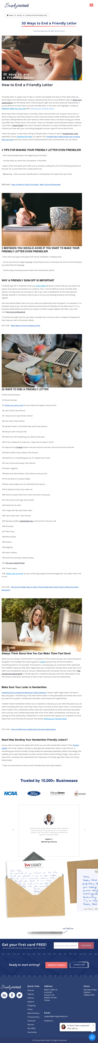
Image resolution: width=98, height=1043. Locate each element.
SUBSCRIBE (86, 945)
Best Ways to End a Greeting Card (25, 325)
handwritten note (70, 134)
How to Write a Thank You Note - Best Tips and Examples (36, 184)
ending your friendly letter (55, 719)
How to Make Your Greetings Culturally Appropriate (33, 729)
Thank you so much (14, 574)
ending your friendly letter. (43, 108)
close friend (17, 125)
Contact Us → (48, 1020)
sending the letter (25, 137)
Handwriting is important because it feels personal (24, 693)
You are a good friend (15, 563)
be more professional (16, 312)
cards (42, 662)
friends (19, 447)
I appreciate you (26, 521)
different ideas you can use (14, 108)
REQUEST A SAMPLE (56, 965)
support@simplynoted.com (56, 1016)
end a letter (41, 286)
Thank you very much (14, 405)
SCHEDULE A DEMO (79, 964)
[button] (13, 829)
